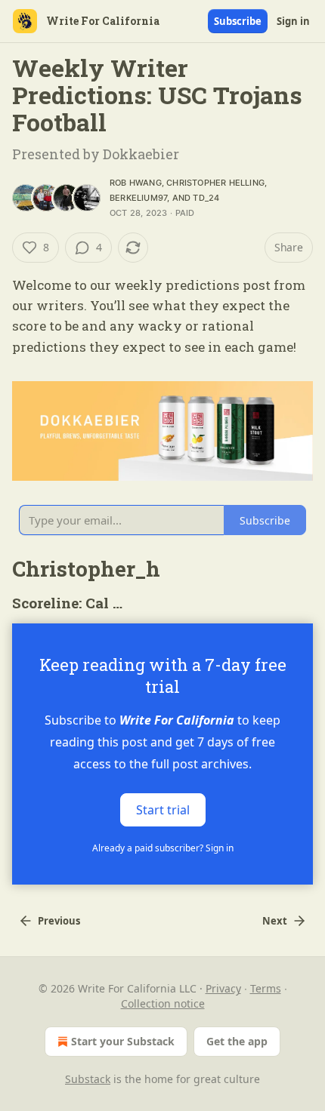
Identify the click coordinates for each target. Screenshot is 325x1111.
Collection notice (163, 1003)
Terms (265, 988)
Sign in (293, 21)
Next (274, 921)
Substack (87, 1079)
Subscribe (238, 21)
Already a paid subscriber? (163, 848)
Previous (59, 921)
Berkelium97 (138, 197)
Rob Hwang (136, 182)
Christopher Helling (215, 182)
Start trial (163, 810)
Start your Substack (123, 1041)
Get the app (237, 1041)
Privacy (223, 988)
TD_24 (206, 197)
